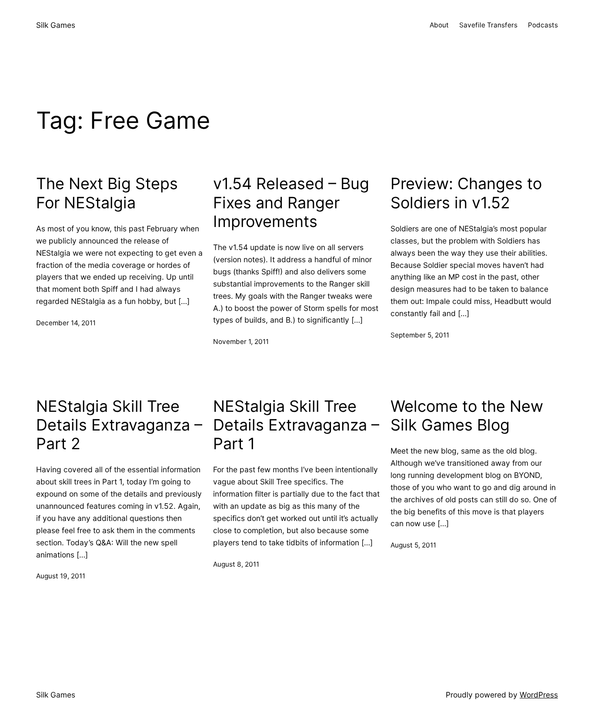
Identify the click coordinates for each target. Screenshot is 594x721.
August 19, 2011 (60, 576)
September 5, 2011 (419, 335)
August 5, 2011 (413, 545)
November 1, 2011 (241, 341)
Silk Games (55, 25)
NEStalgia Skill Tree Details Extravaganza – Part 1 (296, 425)
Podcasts (543, 25)
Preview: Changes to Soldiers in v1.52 (466, 193)
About (439, 25)
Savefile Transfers (488, 25)
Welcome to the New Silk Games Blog (466, 415)
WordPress (539, 694)
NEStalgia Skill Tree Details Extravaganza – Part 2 (119, 425)
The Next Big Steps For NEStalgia (107, 193)
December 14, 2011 (66, 323)
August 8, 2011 (236, 564)
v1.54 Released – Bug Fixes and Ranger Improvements (291, 202)
